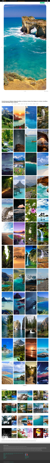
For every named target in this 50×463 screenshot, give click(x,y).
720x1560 (20, 453)
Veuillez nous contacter (27, 457)
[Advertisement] (25, 96)
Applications (4, 458)
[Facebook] (25, 455)
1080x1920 (4, 453)
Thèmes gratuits (4, 457)
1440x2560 (22, 453)
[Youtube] (27, 455)
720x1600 (14, 453)
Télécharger (42, 2)
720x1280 (11, 453)
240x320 (12, 453)
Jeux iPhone (4, 455)
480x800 (16, 453)
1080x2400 (6, 453)
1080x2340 (9, 453)
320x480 (18, 453)
